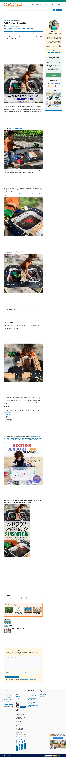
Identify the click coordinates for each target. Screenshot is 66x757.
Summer (21, 600)
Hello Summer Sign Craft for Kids (28, 613)
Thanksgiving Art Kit (22, 739)
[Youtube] (59, 1)
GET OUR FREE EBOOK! (8, 0)
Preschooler (16, 28)
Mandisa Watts (11, 26)
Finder (59, 9)
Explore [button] (42, 691)
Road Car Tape (35, 193)
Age (52, 5)
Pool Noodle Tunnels (9, 612)
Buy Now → (19, 747)
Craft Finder (42, 692)
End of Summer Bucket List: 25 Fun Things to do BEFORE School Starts (57, 107)
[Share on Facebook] (8, 31)
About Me (41, 0)
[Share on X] (28, 31)
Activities (38, 5)
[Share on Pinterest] (18, 31)
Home (33, 5)
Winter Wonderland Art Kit (16, 740)
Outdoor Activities (7, 699)
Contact (46, 0)
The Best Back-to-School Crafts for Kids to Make (58, 98)
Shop (37, 0)
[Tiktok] (57, 1)
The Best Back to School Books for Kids (50, 98)
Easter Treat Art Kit (19, 739)
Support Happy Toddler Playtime (53, 74)
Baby (17, 692)
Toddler (21, 28)
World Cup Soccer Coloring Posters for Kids (18, 614)
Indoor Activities (7, 697)
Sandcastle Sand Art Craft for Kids (37, 613)
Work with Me (43, 694)
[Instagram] (53, 1)
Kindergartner (10, 28)
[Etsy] (61, 1)
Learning (46, 5)
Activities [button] (6, 691)
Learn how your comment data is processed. (28, 679)
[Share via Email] (38, 31)
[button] (41, 5)
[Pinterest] (55, 1)
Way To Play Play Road (20, 105)
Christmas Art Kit (25, 739)
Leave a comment (29, 28)
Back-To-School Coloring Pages (49, 106)
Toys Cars (8, 414)
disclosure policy (24, 33)
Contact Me (42, 698)
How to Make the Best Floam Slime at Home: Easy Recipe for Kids (32, 699)
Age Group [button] (18, 691)
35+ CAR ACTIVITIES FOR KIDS (16, 128)
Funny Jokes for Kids (8, 695)
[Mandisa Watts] (5, 26)
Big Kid (17, 699)
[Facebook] (51, 1)
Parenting (59, 5)
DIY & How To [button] (31, 691)
